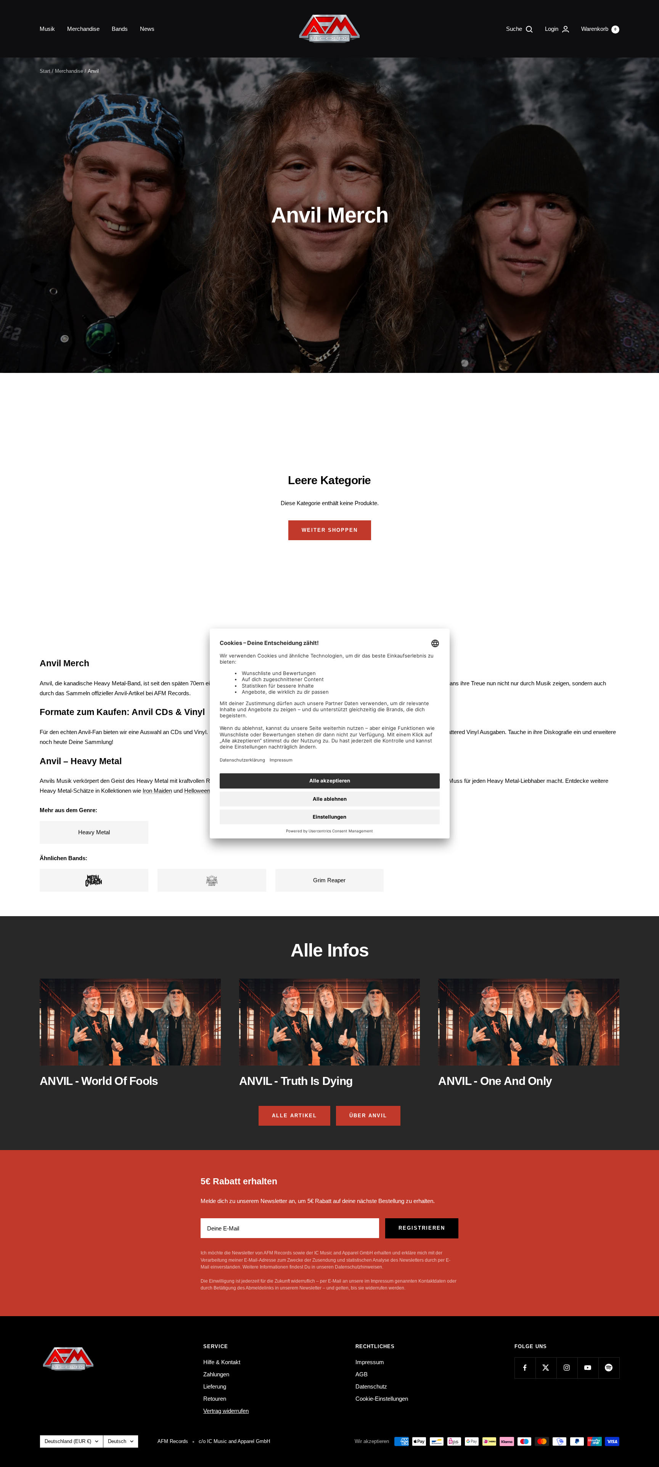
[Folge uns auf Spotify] (608, 1367)
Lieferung (214, 1386)
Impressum (369, 1362)
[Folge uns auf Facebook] (524, 1367)
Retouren (214, 1398)
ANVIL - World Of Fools (99, 1081)
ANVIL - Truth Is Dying (296, 1081)
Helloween (197, 790)
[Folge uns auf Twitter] (545, 1367)
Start (45, 71)
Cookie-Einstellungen (381, 1398)
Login (552, 29)
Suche (515, 29)
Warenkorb (598, 29)
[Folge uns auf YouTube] (587, 1367)
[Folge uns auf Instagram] (566, 1367)
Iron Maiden (157, 790)
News (147, 29)
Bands (120, 29)
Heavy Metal (94, 832)
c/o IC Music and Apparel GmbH (234, 1441)
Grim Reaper (329, 880)
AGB (361, 1374)
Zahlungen (216, 1374)
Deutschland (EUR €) (68, 1441)
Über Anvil (368, 1115)
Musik (47, 29)
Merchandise (83, 29)
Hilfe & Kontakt (221, 1362)
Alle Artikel (294, 1115)
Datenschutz (371, 1386)
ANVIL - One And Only (495, 1081)
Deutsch (117, 1441)
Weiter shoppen (330, 530)
